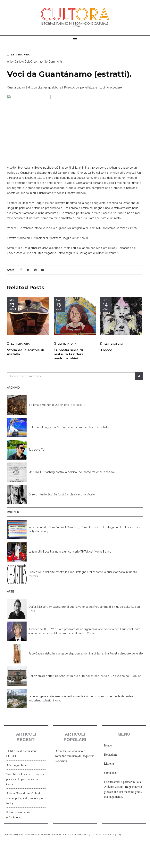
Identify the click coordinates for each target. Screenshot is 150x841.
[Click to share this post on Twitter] (28, 269)
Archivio (13, 387)
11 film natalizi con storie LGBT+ (21, 753)
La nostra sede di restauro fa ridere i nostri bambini (70, 354)
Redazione (110, 754)
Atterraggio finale (17, 765)
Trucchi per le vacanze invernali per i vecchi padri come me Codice (25, 779)
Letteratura (20, 54)
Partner (13, 512)
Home (108, 745)
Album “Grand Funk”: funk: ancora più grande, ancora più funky (24, 798)
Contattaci (110, 772)
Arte (10, 591)
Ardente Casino (113, 786)
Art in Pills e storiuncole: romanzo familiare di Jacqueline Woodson (74, 756)
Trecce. (106, 350)
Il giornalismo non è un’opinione (18, 814)
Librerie (109, 763)
